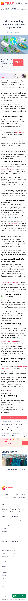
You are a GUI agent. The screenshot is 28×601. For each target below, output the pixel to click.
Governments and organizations (10, 282)
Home (2, 8)
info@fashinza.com (15, 504)
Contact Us (14, 545)
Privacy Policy (5, 596)
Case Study (4, 531)
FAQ (13, 556)
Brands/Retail (5, 561)
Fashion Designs (5, 545)
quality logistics (16, 299)
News (13, 553)
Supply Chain (8, 8)
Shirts (3, 569)
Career (13, 550)
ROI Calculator (5, 536)
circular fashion (12, 223)
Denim (3, 578)
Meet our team (15, 547)
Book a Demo (14, 417)
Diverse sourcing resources (9, 341)
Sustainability (5, 528)
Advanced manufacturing (8, 169)
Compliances (5, 520)
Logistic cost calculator (7, 525)
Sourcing (14, 8)
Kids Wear (4, 575)
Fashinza (13, 383)
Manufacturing (5, 559)
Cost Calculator (5, 534)
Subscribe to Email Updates (18, 63)
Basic (3, 586)
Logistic (3, 522)
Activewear (4, 583)
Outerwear (4, 581)
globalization (19, 132)
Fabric (3, 547)
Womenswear (5, 572)
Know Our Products (6, 550)
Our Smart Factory (16, 520)
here (9, 390)
